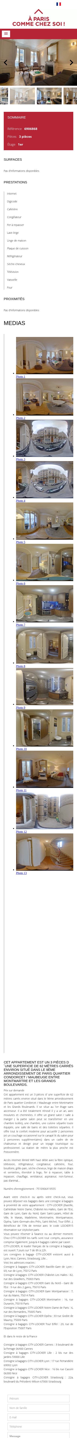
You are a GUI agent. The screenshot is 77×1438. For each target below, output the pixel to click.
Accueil (38, 17)
